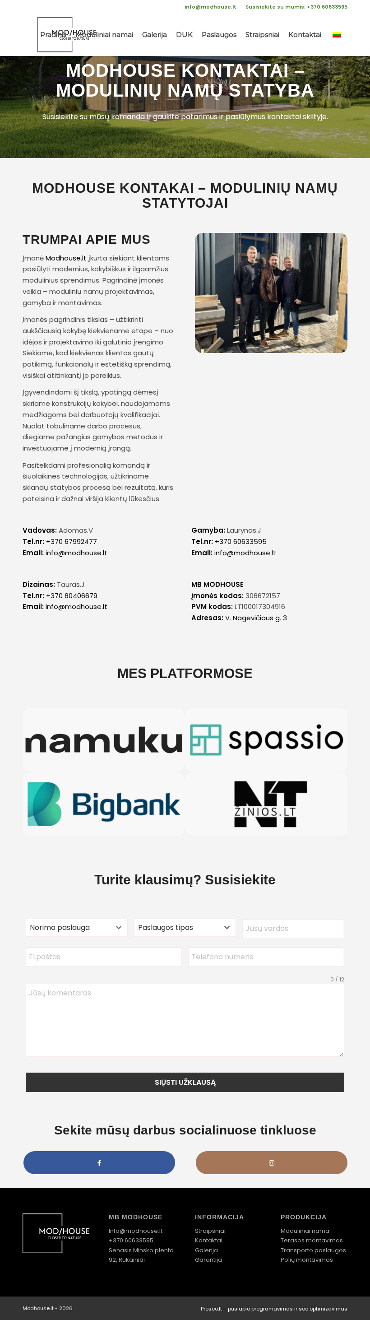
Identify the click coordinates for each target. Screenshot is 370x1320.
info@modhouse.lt (210, 6)
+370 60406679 (71, 595)
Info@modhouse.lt (135, 1231)
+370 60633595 (241, 541)
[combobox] (77, 928)
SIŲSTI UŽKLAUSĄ (185, 1082)
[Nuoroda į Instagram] (271, 1162)
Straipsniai (210, 1231)
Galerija (206, 1250)
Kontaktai (208, 1240)
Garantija (208, 1259)
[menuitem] (210, 7)
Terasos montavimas (312, 1240)
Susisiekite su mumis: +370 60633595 (296, 6)
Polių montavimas (307, 1259)
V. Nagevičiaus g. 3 (256, 618)
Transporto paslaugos (313, 1250)
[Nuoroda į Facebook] (99, 1162)
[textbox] (68, 927)
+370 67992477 (71, 541)
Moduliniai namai (306, 1231)
